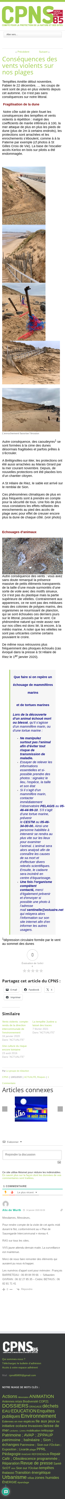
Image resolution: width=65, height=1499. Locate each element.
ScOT (6, 1468)
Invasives (35, 1426)
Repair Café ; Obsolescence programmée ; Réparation (31, 1458)
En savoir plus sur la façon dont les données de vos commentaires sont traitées (31, 1176)
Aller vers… (12, 34)
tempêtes (46, 1468)
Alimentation (23, 1397)
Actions (9, 1396)
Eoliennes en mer (12, 1421)
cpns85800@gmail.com (22, 1375)
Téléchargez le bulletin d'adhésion (21, 1363)
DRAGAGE (35, 1406)
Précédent (23, 51)
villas (30, 1477)
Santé (57, 1463)
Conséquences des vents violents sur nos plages (29, 65)
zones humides (47, 1478)
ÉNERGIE (9, 1482)
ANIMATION (41, 1396)
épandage (23, 1482)
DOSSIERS (15, 1406)
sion (13, 1468)
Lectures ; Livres (18, 1431)
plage (33, 1449)
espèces (29, 1421)
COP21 (44, 1401)
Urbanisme (14, 1477)
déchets (50, 1405)
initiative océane (14, 1426)
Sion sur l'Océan (27, 1468)
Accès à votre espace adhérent (20, 1367)
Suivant (43, 51)
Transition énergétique (33, 1473)
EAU (6, 1411)
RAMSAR (26, 1454)
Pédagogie (11, 1454)
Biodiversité (30, 1401)
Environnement (38, 1416)
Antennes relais (12, 1401)
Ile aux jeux (45, 1421)
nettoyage (47, 1430)
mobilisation (33, 1430)
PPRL (41, 1449)
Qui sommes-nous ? (13, 1359)
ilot (57, 1421)
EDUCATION (23, 1410)
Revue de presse (36, 1463)
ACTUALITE (30, 1077)
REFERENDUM (40, 1454)
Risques (41, 1077)
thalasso (8, 1473)
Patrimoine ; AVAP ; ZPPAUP (27, 1435)
